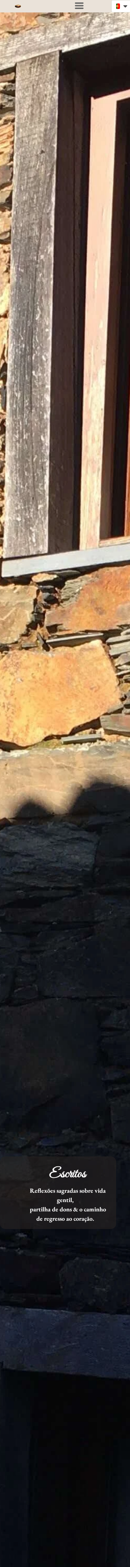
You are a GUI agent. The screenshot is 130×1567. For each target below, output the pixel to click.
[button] (79, 5)
